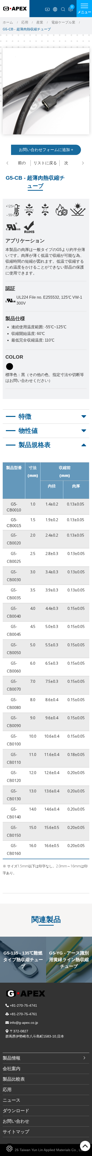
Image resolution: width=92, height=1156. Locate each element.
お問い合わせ (16, 1121)
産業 (39, 22)
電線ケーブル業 (63, 22)
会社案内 (11, 1068)
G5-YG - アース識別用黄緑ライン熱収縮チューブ (23, 960)
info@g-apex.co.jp (24, 1023)
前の (22, 163)
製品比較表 (14, 1079)
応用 (24, 22)
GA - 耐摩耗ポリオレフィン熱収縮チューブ (69, 960)
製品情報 (11, 1058)
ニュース (11, 1100)
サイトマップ (16, 1131)
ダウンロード (16, 1110)
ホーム (8, 22)
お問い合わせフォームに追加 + (46, 150)
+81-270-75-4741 (23, 1005)
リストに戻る (45, 163)
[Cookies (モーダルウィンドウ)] (9, 1149)
